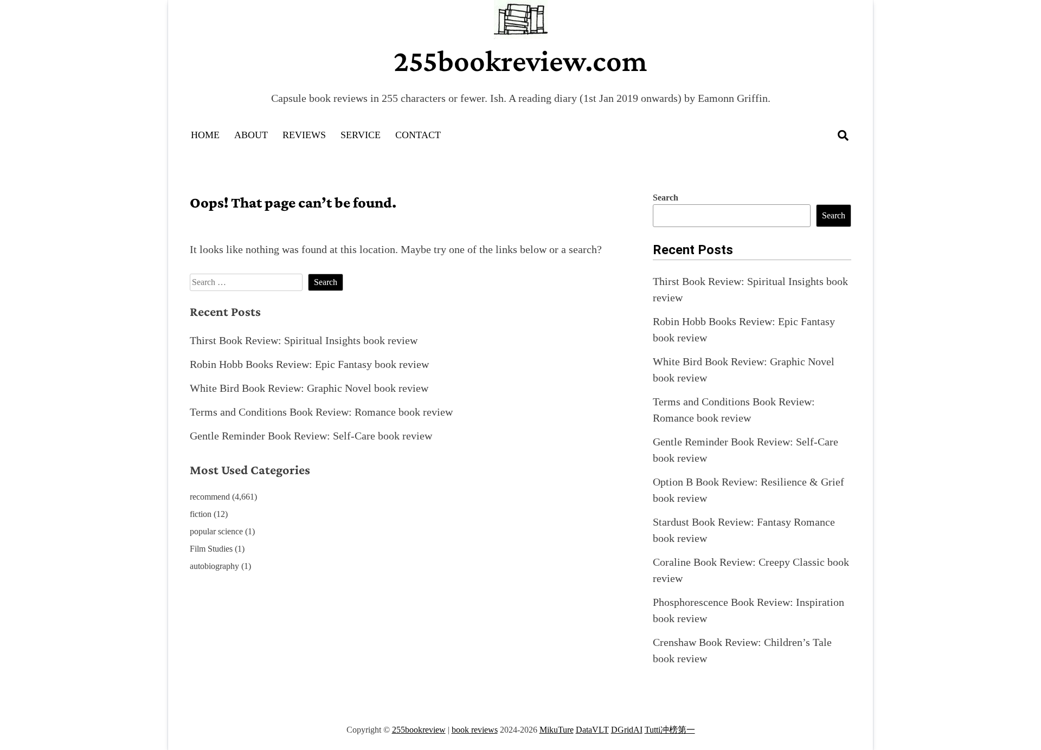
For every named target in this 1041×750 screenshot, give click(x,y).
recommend (210, 496)
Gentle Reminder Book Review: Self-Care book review (311, 436)
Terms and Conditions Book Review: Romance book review (321, 412)
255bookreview (419, 729)
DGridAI (626, 729)
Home (205, 135)
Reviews (304, 135)
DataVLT (592, 729)
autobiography (214, 566)
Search (665, 197)
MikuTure (556, 729)
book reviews (475, 729)
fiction (200, 514)
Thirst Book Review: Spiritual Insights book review (303, 340)
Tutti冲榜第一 (670, 729)
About (251, 135)
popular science (216, 531)
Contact (418, 135)
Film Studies (211, 548)
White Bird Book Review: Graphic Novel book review (309, 388)
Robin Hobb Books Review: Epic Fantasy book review (309, 364)
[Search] (843, 135)
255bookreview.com (520, 60)
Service (360, 135)
